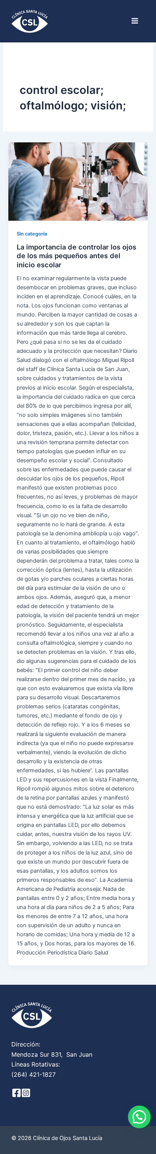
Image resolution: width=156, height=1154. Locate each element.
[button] (139, 1117)
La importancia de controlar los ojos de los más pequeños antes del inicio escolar (76, 256)
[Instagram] (26, 1093)
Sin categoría (32, 234)
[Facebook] (16, 1093)
